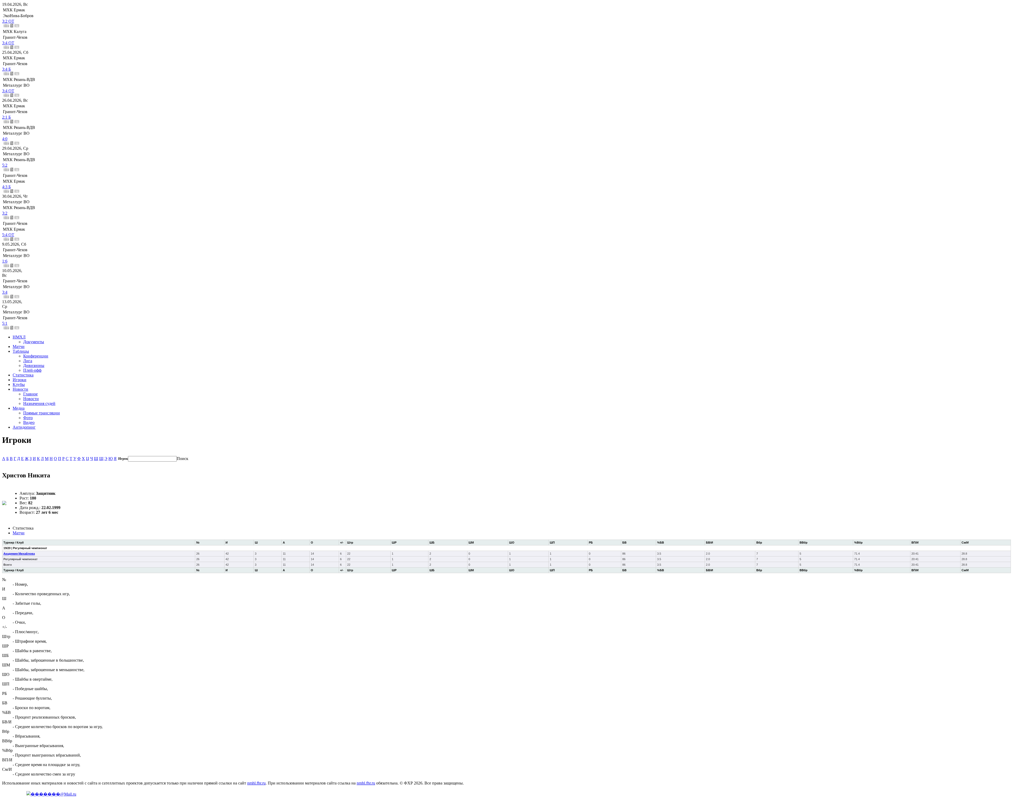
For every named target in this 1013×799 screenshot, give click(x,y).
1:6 (4, 261)
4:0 (4, 139)
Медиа (19, 408)
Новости (20, 389)
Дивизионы (33, 365)
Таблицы (21, 351)
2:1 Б (6, 117)
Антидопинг (24, 427)
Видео (29, 422)
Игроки (19, 379)
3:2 (4, 213)
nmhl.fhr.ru (256, 783)
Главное (30, 394)
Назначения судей (39, 403)
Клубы (19, 384)
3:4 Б (6, 69)
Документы (33, 342)
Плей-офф (32, 370)
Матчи (19, 346)
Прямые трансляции (41, 413)
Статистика (23, 375)
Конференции (35, 356)
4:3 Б (6, 187)
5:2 (4, 165)
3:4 (4, 292)
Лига (27, 361)
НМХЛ (19, 337)
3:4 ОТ (8, 43)
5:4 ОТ (8, 235)
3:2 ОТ (8, 21)
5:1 (4, 323)
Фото (28, 417)
